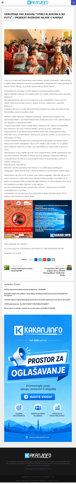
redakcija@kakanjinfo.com (43, 469)
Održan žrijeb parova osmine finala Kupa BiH (22, 269)
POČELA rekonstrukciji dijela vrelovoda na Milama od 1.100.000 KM (25, 289)
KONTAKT (56, 480)
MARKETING (43, 480)
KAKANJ (18, 480)
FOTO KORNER (34, 480)
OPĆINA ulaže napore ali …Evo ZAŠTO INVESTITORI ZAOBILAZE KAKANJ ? (26, 304)
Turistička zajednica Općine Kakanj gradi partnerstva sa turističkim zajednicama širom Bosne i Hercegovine (37, 299)
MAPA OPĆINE (25, 480)
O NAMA (50, 480)
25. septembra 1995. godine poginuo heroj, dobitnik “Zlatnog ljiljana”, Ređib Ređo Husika (54, 272)
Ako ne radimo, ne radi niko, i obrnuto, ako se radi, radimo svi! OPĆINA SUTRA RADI (29, 308)
